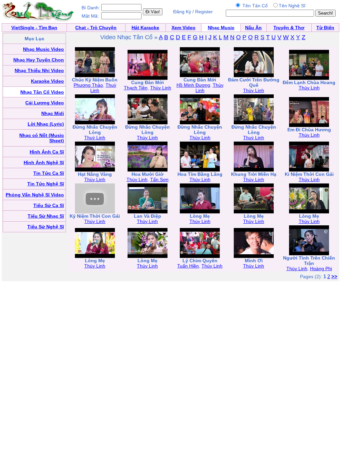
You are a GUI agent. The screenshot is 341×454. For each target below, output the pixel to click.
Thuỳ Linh (94, 137)
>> (334, 276)
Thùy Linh (160, 87)
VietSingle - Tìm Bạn (34, 27)
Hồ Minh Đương (193, 85)
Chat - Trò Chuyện (96, 27)
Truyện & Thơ (288, 27)
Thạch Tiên (136, 87)
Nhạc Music (221, 27)
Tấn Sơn (159, 179)
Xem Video (183, 27)
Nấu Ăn (253, 27)
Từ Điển (325, 27)
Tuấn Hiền (188, 266)
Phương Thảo (88, 85)
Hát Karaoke (145, 27)
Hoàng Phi (321, 268)
